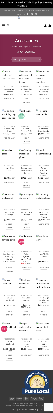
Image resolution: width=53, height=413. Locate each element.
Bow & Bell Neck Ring (44, 90)
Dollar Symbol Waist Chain (26, 256)
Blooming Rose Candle (43, 130)
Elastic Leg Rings (9, 130)
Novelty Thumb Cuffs (26, 130)
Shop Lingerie (9, 10)
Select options (26, 100)
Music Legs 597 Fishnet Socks (43, 300)
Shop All (20, 10)
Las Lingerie (24, 46)
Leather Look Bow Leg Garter (9, 256)
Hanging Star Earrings (26, 213)
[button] (3, 25)
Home (14, 46)
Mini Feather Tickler (26, 90)
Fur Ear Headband (9, 299)
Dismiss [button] (32, 6)
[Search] (8, 25)
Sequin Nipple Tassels (44, 343)
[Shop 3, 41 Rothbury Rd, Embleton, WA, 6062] (28, 14)
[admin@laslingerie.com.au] (32, 14)
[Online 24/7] (36, 14)
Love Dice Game (9, 169)
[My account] (45, 25)
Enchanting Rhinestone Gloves (26, 170)
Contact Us (20, 14)
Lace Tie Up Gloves (44, 255)
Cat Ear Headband (9, 342)
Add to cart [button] (9, 99)
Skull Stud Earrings (9, 213)
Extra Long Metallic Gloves (43, 214)
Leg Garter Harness (9, 90)
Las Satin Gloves (26, 299)
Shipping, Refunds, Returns (37, 10)
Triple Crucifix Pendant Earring (43, 172)
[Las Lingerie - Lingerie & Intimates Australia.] (26, 25)
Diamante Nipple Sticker (26, 343)
